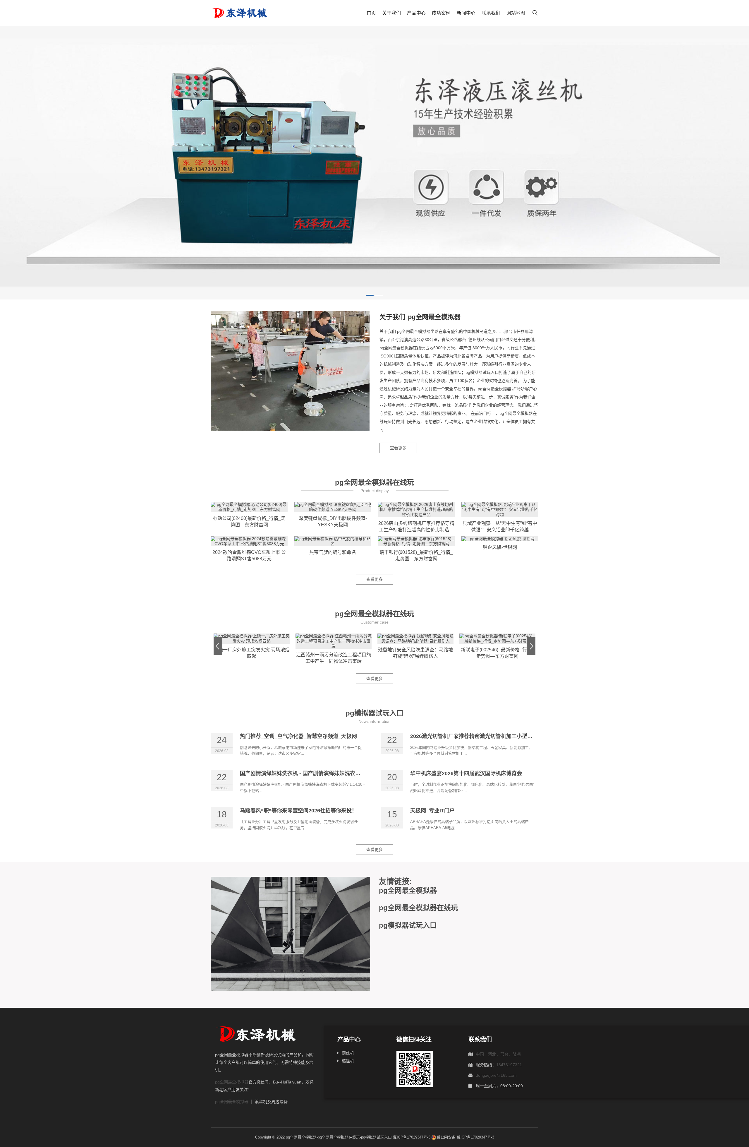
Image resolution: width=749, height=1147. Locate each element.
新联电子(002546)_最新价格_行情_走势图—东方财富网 (497, 653)
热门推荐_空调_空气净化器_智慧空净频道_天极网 (298, 736)
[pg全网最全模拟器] (374, 162)
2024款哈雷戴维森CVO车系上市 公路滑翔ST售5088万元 (249, 555)
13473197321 (509, 1064)
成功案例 (441, 13)
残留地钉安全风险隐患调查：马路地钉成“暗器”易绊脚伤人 (415, 653)
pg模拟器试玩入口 (374, 713)
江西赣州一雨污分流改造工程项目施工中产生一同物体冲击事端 (333, 658)
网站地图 (515, 13)
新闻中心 (466, 13)
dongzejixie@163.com (496, 1075)
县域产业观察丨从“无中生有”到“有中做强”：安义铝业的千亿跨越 (500, 526)
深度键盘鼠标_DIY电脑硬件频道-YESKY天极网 (333, 521)
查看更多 (398, 448)
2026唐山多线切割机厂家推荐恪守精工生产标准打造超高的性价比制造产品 (416, 527)
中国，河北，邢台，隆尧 (498, 1054)
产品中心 (416, 13)
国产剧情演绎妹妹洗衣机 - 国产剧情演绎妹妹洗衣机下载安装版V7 (316, 773)
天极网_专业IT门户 (432, 811)
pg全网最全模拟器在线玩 (374, 482)
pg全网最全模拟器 (434, 317)
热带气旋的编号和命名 (332, 552)
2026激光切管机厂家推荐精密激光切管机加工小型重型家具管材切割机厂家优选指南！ (510, 736)
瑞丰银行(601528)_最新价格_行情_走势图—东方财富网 (416, 555)
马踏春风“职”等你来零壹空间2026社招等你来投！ (298, 811)
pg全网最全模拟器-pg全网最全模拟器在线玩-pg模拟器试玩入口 (339, 1137)
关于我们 (391, 13)
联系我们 (491, 13)
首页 (371, 13)
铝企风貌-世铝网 (500, 547)
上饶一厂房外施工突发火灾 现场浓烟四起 (252, 653)
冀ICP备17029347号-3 (411, 1137)
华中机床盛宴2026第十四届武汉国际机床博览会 (466, 773)
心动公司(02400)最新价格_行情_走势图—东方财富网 (249, 521)
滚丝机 (348, 1053)
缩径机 (348, 1061)
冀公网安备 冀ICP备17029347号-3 (465, 1137)
